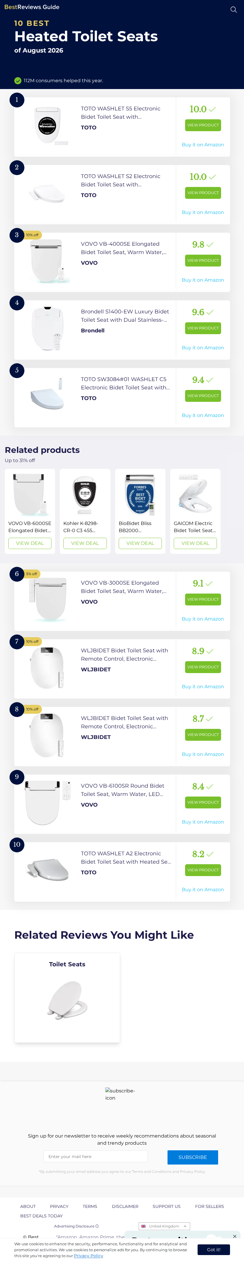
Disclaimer (125, 1206)
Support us (167, 1206)
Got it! (213, 1249)
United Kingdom (164, 1226)
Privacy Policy (88, 1255)
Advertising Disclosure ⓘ (76, 1226)
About (28, 1206)
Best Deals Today (41, 1216)
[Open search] (234, 10)
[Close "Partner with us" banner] (235, 1236)
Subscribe (193, 1157)
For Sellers (209, 1206)
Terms (90, 1206)
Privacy (59, 1206)
